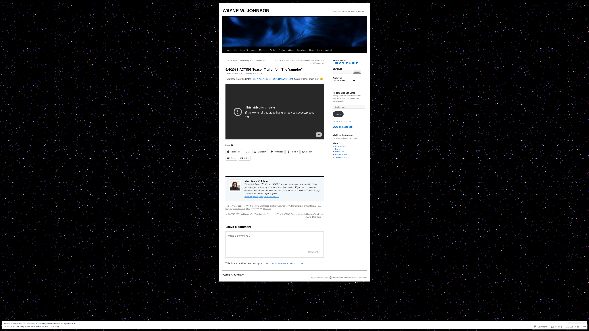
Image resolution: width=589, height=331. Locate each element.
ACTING (249, 205)
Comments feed (341, 154)
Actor (253, 49)
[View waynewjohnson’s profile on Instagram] (343, 63)
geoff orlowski (275, 205)
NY (289, 205)
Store (319, 49)
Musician (263, 49)
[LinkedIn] (350, 63)
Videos (291, 49)
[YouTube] (353, 63)
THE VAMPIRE (259, 78)
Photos (282, 49)
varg (227, 208)
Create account (340, 146)
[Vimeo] (357, 63)
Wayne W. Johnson (256, 73)
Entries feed (339, 151)
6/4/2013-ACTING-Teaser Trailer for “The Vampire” (264, 69)
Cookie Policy (54, 326)
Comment (313, 252)
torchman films (308, 205)
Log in (337, 149)
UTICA (318, 205)
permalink (267, 208)
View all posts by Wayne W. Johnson (261, 196)
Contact (328, 49)
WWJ (248, 208)
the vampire (296, 205)
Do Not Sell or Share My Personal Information (349, 277)
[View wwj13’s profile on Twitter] (340, 63)
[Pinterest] (346, 63)
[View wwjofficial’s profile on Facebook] (336, 63)
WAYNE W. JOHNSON (245, 10)
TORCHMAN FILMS (282, 78)
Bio (235, 49)
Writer (272, 49)
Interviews (301, 49)
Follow (338, 114)
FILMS (256, 205)
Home (228, 49)
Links (311, 49)
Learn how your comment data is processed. (285, 263)
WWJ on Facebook (342, 126)
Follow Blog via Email (344, 92)
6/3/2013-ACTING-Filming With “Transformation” (246, 60)
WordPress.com (341, 157)
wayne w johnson (237, 208)
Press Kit (244, 49)
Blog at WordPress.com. (319, 277)
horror (284, 205)
